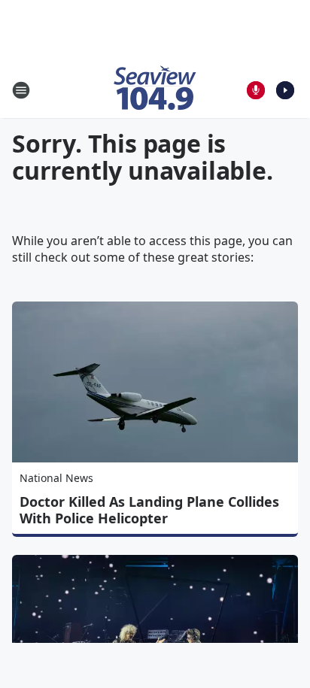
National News (56, 478)
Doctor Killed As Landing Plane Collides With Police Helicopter (149, 509)
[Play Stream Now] (285, 90)
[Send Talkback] (256, 90)
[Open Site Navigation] (21, 90)
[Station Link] (155, 89)
